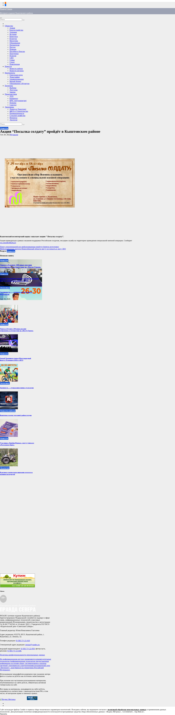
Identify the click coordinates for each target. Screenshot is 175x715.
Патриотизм (14, 45)
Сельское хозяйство (17, 116)
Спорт (12, 62)
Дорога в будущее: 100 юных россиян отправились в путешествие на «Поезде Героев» (20, 266)
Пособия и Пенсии (17, 51)
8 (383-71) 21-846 (14, 651)
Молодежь (14, 41)
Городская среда (16, 75)
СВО (12, 58)
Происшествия (11, 94)
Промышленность (17, 113)
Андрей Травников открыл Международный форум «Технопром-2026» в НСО (19, 280)
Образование (15, 43)
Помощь (13, 49)
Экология (13, 120)
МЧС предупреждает (18, 101)
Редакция (14, 135)
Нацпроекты (10, 73)
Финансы (13, 118)
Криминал (14, 98)
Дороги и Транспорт (18, 109)
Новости (8, 66)
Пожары (13, 103)
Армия (12, 28)
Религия (13, 56)
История (13, 34)
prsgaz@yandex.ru (32, 645)
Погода (12, 47)
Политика (9, 86)
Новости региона (17, 71)
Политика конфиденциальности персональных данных (22, 655)
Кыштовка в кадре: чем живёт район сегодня (16, 415)
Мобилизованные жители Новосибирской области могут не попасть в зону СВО (33, 249)
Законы (12, 92)
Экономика (9, 107)
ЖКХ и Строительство (19, 111)
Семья (12, 60)
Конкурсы (14, 36)
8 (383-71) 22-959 (28, 649)
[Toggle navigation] (1, 17)
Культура (13, 39)
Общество (9, 26)
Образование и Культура (19, 84)
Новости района (16, 69)
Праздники (14, 54)
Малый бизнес (15, 81)
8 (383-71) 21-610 (23, 641)
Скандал (13, 105)
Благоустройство (16, 30)
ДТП (11, 96)
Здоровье (13, 32)
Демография (15, 77)
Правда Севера (6, 9)
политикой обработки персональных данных (127, 710)
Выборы (13, 88)
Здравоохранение (17, 79)
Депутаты (14, 90)
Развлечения (15, 64)
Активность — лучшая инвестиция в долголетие (17, 388)
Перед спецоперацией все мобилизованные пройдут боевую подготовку (29, 247)
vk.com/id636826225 (8, 243)
